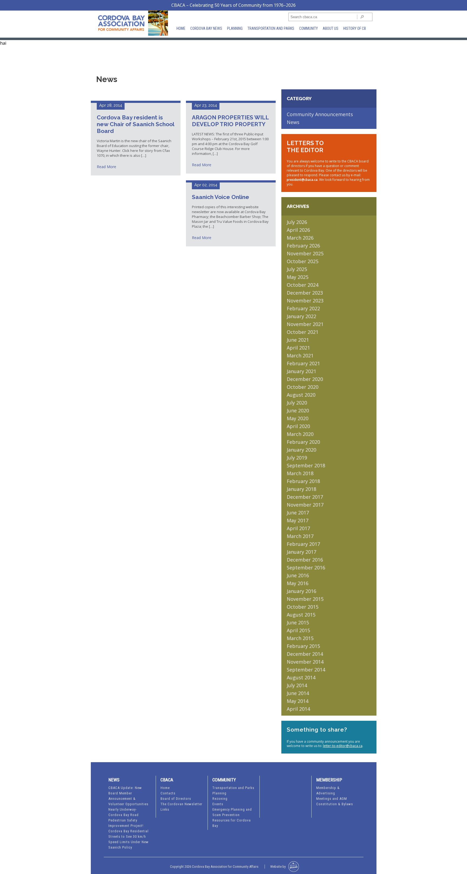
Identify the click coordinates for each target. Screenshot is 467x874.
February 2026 (303, 245)
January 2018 (301, 489)
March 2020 (300, 434)
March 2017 (300, 536)
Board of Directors (176, 799)
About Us (330, 28)
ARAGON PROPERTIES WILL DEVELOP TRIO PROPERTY (230, 121)
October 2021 (302, 332)
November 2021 (305, 324)
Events (217, 804)
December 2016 (305, 559)
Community (308, 28)
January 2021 (301, 371)
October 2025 (302, 261)
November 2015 (305, 599)
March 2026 (300, 237)
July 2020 (297, 402)
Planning (235, 28)
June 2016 (298, 575)
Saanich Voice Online (220, 197)
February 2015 (303, 646)
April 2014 (298, 709)
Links (165, 809)
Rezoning (220, 799)
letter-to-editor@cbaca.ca (342, 745)
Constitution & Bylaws (334, 804)
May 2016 (297, 583)
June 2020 (298, 410)
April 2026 (298, 230)
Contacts (168, 793)
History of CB (354, 28)
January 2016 (301, 591)
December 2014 (305, 654)
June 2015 (298, 622)
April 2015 (298, 630)
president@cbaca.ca (302, 179)
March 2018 (300, 473)
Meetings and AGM (331, 799)
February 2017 (303, 544)
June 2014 (298, 693)
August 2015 (301, 614)
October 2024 (302, 285)
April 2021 (298, 347)
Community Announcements (320, 114)
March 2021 (300, 355)
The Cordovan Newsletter (181, 804)
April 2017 (298, 528)
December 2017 (305, 497)
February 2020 (303, 442)
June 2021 (298, 340)
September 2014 (306, 669)
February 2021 (303, 363)
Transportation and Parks (271, 28)
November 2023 (305, 300)
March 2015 (300, 638)
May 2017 (297, 520)
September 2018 (306, 465)
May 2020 (297, 418)
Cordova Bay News (206, 28)
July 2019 (297, 457)
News (293, 122)
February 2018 (303, 481)
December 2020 (305, 379)
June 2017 (298, 512)
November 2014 (305, 661)
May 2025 (297, 277)
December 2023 (305, 292)
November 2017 (305, 504)
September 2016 (306, 567)
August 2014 (301, 677)
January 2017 (301, 552)
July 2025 (297, 269)
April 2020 (298, 426)
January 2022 (301, 316)
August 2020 (301, 395)
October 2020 (302, 387)
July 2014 (297, 685)
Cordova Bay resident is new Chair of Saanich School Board (135, 124)
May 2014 (297, 701)
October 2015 (302, 607)
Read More (106, 166)
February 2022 (303, 308)
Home (180, 28)
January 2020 (301, 449)
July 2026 (297, 222)
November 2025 (305, 253)
